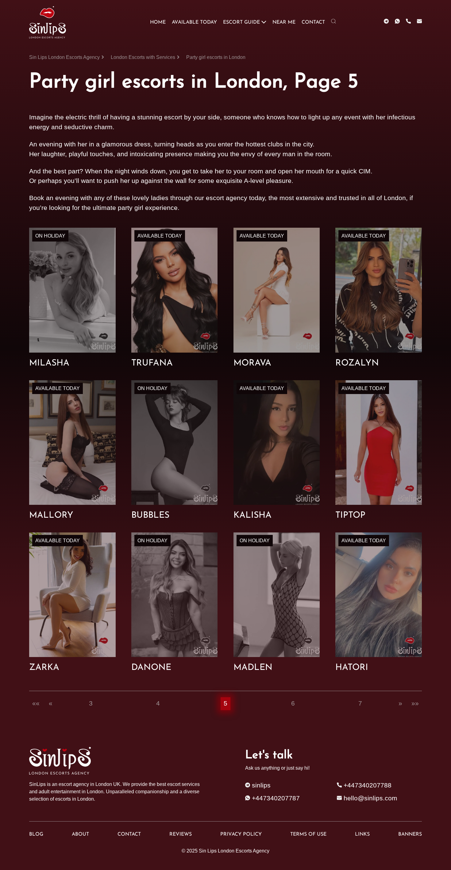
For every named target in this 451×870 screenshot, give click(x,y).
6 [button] (293, 703)
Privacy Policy (241, 834)
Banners (410, 834)
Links (362, 834)
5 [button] (225, 703)
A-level (254, 180)
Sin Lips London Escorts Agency (234, 850)
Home (158, 22)
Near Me (283, 22)
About (80, 834)
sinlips (260, 785)
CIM (365, 171)
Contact (313, 22)
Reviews (180, 834)
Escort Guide (241, 22)
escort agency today (235, 198)
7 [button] (360, 703)
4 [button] (158, 703)
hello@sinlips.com (370, 798)
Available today (194, 22)
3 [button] (91, 703)
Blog (36, 834)
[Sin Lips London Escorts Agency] (48, 22)
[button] (36, 703)
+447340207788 (366, 785)
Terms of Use (308, 834)
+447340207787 (275, 798)
